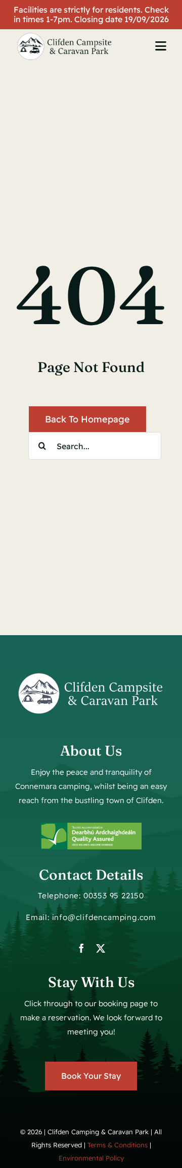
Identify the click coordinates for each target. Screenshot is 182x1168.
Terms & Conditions (117, 1145)
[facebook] (81, 948)
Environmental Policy (91, 1158)
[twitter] (100, 948)
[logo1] (64, 35)
